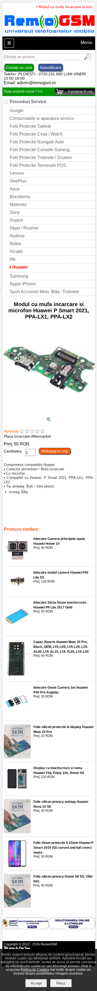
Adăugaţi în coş (54, 451)
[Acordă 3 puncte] (32, 431)
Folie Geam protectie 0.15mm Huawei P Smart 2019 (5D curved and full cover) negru (63, 847)
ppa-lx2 (58, 514)
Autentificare (50, 67)
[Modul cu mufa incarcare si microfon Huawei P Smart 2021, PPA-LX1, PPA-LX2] (48, 414)
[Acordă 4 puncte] (37, 431)
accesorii (58, 518)
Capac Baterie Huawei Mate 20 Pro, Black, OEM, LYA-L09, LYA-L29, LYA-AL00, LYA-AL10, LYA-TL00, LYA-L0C (61, 647)
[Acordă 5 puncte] (42, 431)
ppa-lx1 (43, 514)
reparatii (75, 518)
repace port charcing (33, 518)
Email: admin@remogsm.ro (30, 82)
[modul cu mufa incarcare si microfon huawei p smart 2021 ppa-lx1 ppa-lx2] (49, 420)
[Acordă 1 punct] (22, 431)
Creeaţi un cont (19, 67)
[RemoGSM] (49, 34)
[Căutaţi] (86, 58)
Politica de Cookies (35, 970)
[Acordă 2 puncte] (27, 431)
